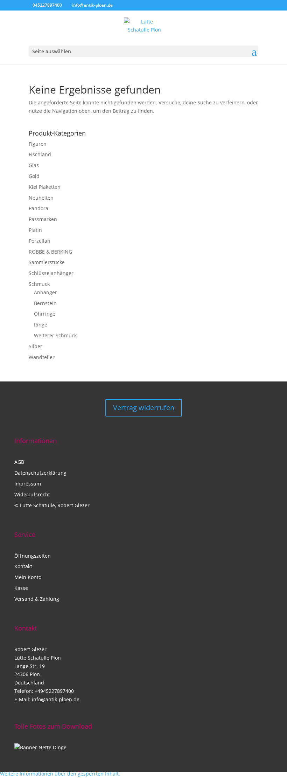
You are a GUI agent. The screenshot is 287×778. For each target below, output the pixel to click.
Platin (35, 230)
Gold (34, 176)
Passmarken (43, 219)
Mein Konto (27, 577)
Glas (34, 165)
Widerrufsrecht (32, 494)
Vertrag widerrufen (143, 407)
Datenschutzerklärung (40, 472)
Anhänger (45, 292)
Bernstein (45, 303)
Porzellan (39, 240)
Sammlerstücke (47, 262)
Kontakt (23, 566)
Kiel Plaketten (45, 187)
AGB (19, 462)
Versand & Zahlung (36, 598)
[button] (60, 773)
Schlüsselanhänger (51, 273)
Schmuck (39, 284)
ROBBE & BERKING (50, 251)
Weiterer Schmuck (55, 335)
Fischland (40, 154)
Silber (35, 346)
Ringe (40, 324)
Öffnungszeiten (32, 555)
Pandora (38, 208)
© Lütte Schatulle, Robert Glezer (52, 505)
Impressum (27, 483)
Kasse (21, 588)
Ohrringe (44, 313)
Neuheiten (41, 197)
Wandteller (42, 357)
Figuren (38, 143)
